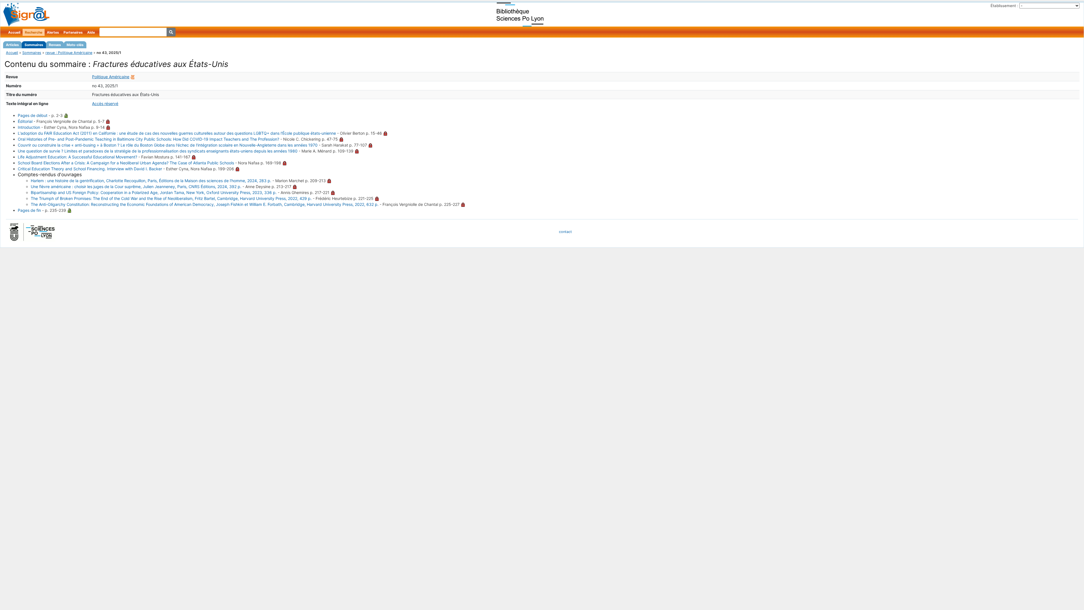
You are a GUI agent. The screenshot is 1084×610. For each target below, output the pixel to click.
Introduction (29, 127)
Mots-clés (75, 45)
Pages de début (32, 115)
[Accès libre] (66, 115)
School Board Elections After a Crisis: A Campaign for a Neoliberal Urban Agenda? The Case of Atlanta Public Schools (126, 162)
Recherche (33, 32)
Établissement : (1004, 5)
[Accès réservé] (108, 121)
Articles (12, 45)
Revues (55, 45)
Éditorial (25, 121)
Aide (91, 32)
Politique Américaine (110, 76)
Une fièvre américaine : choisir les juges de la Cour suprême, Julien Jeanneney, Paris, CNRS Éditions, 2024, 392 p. (136, 186)
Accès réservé (105, 103)
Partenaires (73, 32)
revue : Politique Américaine (68, 53)
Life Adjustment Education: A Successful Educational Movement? (77, 156)
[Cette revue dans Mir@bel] (132, 76)
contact (565, 232)
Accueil (14, 32)
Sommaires (34, 45)
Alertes (53, 32)
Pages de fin (29, 210)
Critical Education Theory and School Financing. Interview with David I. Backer (90, 168)
